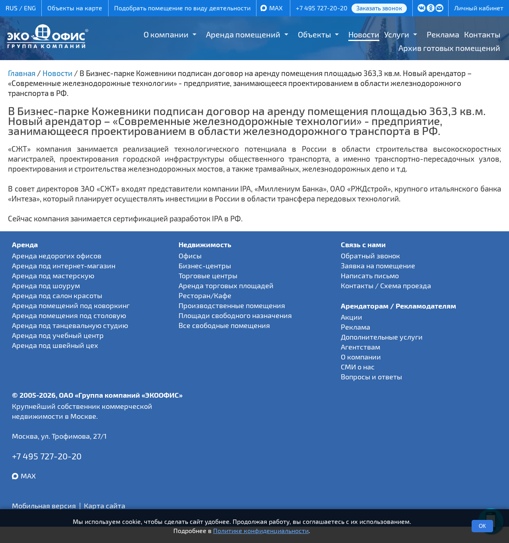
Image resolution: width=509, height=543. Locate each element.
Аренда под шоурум (46, 285)
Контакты (482, 34)
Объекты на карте (74, 8)
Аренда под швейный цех (55, 345)
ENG (30, 8)
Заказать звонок (379, 8)
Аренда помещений (243, 34)
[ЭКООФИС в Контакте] (421, 9)
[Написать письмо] (439, 9)
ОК (482, 526)
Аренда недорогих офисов (56, 255)
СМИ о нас (358, 366)
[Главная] (47, 45)
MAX (276, 8)
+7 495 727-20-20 (322, 8)
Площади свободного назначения (235, 315)
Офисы (190, 255)
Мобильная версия (44, 505)
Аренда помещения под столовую (69, 315)
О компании (166, 34)
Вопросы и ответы (371, 376)
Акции (351, 317)
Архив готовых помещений (449, 48)
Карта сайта (104, 505)
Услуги (396, 34)
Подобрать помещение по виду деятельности (182, 8)
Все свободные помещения (224, 325)
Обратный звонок (370, 255)
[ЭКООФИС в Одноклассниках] (430, 9)
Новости (363, 34)
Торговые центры (208, 275)
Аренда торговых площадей (226, 285)
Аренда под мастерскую (53, 275)
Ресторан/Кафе (205, 295)
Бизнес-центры (205, 265)
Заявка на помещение (378, 265)
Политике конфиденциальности (261, 530)
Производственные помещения (232, 305)
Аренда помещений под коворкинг (71, 305)
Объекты (314, 34)
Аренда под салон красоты (57, 295)
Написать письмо (370, 275)
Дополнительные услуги (382, 336)
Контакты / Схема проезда (386, 285)
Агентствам (360, 346)
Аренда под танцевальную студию (70, 325)
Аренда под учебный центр (58, 335)
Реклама (443, 34)
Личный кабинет (478, 8)
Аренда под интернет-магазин (63, 265)
